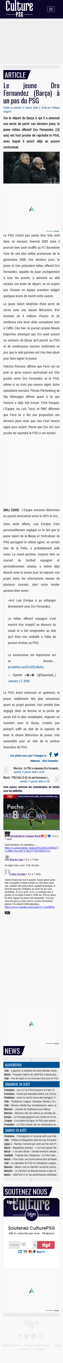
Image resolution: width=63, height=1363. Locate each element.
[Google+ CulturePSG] (33, 1336)
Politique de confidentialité (37, 1345)
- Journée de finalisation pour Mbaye (27, 1109)
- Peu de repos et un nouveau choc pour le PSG (31, 1078)
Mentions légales (11, 1345)
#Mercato (35, 761)
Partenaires (39, 1349)
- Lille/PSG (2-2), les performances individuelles (31, 1174)
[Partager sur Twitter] (56, 755)
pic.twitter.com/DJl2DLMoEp (26, 667)
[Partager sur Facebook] (50, 755)
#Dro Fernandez (50, 761)
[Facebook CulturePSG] (20, 1336)
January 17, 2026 (19, 681)
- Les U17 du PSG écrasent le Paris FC (29, 1090)
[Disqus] (31, 872)
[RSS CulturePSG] (40, 1336)
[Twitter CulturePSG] (26, 1336)
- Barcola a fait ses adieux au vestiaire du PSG (32, 1113)
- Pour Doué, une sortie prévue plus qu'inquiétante (33, 1159)
